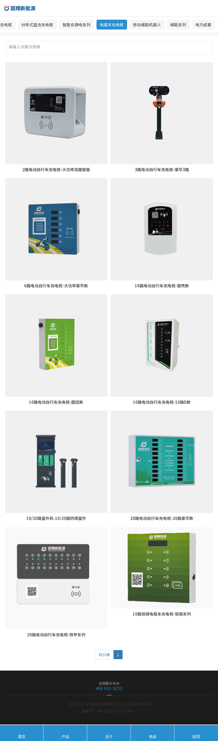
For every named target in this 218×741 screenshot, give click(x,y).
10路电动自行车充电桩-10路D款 (162, 402)
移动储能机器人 (147, 24)
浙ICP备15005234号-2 (117, 711)
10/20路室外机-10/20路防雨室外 (56, 518)
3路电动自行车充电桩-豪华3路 (162, 169)
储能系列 (178, 24)
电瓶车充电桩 (112, 24)
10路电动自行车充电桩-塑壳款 (162, 285)
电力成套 (203, 24)
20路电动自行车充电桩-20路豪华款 (161, 518)
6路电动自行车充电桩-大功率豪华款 (56, 285)
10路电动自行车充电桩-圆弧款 (56, 402)
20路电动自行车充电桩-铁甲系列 (56, 634)
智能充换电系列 (76, 24)
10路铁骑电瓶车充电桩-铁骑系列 (162, 614)
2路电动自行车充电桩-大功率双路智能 (56, 169)
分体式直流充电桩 (37, 24)
